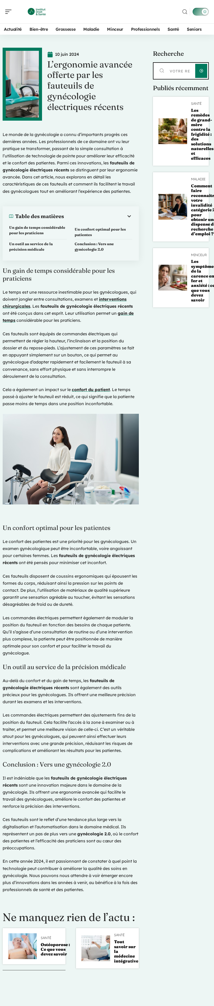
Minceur (199, 255)
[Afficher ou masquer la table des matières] (98, 216)
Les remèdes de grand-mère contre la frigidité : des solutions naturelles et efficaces (202, 134)
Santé (46, 938)
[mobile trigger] (9, 11)
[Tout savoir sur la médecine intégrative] (95, 948)
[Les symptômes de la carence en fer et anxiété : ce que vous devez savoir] (172, 278)
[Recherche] (184, 12)
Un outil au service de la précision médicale (31, 247)
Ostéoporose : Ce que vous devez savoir (55, 949)
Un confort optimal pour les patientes (100, 232)
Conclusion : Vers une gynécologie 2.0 (94, 247)
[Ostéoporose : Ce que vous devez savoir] (22, 946)
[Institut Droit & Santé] (37, 11)
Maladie (198, 179)
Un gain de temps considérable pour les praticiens (37, 230)
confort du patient (91, 389)
